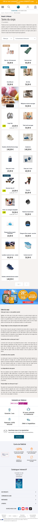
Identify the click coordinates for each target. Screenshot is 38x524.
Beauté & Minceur (9, 12)
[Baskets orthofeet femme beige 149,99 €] (10, 136)
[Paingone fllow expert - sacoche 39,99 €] (28, 222)
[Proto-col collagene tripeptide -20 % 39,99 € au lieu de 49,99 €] (10, 201)
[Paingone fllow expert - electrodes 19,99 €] (10, 222)
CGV (10, 516)
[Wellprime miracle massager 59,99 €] (28, 93)
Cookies (15, 516)
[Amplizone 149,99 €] (28, 136)
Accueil (2, 12)
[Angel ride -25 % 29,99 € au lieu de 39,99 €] (10, 114)
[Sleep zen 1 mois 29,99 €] (10, 158)
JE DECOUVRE (10, 106)
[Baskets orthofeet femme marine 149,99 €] (10, 266)
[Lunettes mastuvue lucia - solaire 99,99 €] (10, 244)
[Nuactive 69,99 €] (28, 179)
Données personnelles (22, 515)
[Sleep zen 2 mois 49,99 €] (28, 158)
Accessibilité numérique (33, 515)
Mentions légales (4, 515)
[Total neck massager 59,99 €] (28, 114)
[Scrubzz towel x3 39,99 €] (28, 244)
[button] (11, 284)
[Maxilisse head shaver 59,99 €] (28, 201)
